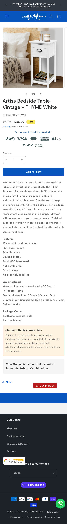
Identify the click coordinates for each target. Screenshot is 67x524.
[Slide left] (26, 94)
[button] (7, 16)
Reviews (11, 451)
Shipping (6, 126)
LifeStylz (20, 512)
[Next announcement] (60, 5)
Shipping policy (52, 517)
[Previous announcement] (6, 5)
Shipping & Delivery (18, 444)
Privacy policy (16, 517)
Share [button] (9, 382)
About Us (12, 428)
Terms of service (34, 517)
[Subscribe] (53, 473)
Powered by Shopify (34, 512)
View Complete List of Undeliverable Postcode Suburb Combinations (30, 366)
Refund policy (53, 512)
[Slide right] (40, 94)
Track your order (16, 436)
